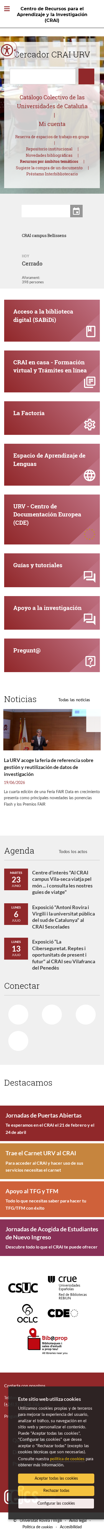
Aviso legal (78, 1521)
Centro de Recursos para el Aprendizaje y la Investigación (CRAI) (52, 14)
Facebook (18, 1015)
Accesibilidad (71, 1527)
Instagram (18, 1041)
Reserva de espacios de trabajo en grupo (52, 136)
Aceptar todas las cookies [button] (56, 1478)
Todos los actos (73, 852)
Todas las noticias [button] (74, 700)
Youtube (86, 1015)
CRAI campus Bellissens (44, 235)
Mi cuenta (52, 123)
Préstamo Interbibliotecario (52, 173)
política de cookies (67, 1458)
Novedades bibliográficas (49, 155)
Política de (37, 1527)
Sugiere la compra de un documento (49, 167)
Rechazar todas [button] (56, 1491)
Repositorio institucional (49, 149)
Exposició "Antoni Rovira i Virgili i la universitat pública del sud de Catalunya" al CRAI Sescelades (63, 917)
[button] (10, 260)
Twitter (52, 1015)
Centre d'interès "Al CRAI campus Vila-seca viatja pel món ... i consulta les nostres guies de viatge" (62, 882)
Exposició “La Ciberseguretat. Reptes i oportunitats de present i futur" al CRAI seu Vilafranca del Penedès (63, 955)
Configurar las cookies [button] (56, 1503)
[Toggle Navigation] (6, 9)
